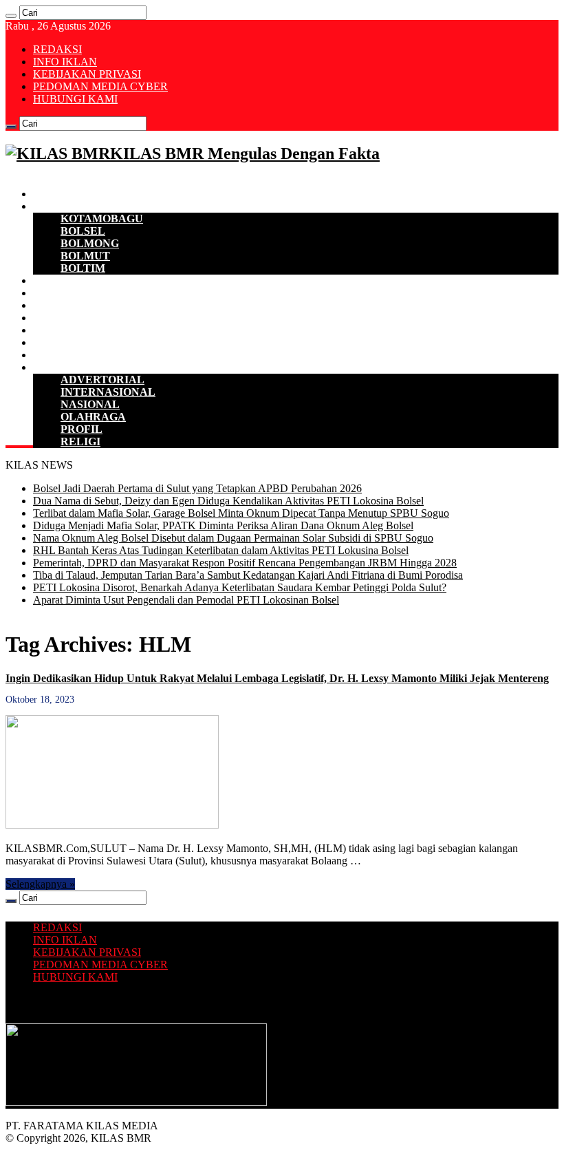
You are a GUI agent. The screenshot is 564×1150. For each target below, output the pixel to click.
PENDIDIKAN (69, 342)
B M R (49, 206)
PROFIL (81, 429)
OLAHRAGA (93, 417)
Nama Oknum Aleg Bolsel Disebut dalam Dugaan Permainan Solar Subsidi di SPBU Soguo (233, 538)
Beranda (53, 194)
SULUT (52, 355)
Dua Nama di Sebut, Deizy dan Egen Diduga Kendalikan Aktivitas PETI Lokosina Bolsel (228, 501)
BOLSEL (83, 231)
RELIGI (80, 441)
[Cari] (11, 16)
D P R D (52, 293)
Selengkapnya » (40, 884)
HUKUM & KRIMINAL (91, 317)
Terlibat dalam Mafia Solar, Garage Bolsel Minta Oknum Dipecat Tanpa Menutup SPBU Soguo (241, 513)
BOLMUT (85, 256)
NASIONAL (90, 404)
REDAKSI (57, 49)
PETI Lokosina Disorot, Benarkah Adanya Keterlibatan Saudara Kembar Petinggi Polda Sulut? (239, 587)
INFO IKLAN (65, 61)
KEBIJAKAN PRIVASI (87, 74)
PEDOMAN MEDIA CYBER (100, 86)
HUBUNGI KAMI (75, 99)
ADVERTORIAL (102, 379)
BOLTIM (83, 268)
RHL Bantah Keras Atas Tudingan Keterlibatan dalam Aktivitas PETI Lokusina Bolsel (221, 550)
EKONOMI (60, 280)
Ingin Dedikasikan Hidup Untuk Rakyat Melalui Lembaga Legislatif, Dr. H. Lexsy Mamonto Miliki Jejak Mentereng (277, 678)
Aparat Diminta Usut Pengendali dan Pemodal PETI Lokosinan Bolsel (186, 600)
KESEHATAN (67, 330)
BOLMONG (90, 243)
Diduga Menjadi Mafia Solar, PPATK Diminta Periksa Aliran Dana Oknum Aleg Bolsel (223, 525)
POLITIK (56, 305)
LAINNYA (59, 367)
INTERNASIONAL (108, 392)
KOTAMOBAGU (102, 218)
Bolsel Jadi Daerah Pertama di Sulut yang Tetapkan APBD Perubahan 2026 (197, 488)
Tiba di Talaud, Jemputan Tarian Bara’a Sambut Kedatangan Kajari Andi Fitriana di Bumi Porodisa (248, 575)
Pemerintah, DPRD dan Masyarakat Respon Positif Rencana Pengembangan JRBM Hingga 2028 (245, 562)
